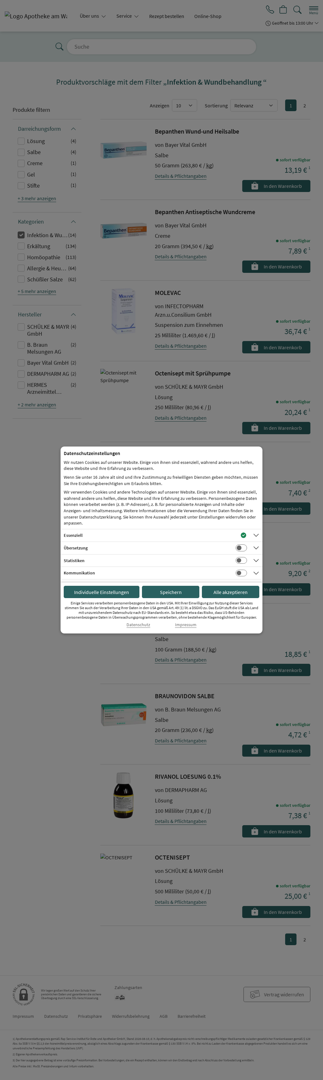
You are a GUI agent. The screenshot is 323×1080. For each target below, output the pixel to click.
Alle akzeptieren (231, 592)
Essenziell (73, 535)
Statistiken (74, 560)
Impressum (186, 624)
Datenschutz (138, 624)
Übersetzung (76, 548)
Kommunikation (79, 573)
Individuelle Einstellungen (101, 592)
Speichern (171, 592)
